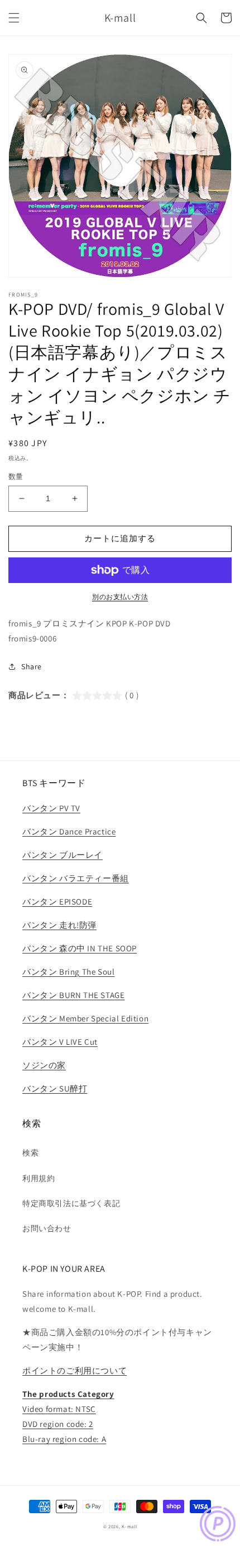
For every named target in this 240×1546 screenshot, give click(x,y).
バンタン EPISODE (57, 901)
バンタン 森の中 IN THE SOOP (79, 948)
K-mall (129, 1526)
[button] (14, 18)
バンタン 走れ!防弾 (59, 925)
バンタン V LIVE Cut (60, 1041)
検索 (30, 1153)
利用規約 (38, 1178)
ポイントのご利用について (74, 1370)
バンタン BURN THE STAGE (73, 995)
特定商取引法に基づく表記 (71, 1203)
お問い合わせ (46, 1228)
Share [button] (31, 666)
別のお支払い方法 (120, 596)
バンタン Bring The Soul (68, 971)
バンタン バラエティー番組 (75, 878)
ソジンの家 (44, 1065)
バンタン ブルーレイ (62, 854)
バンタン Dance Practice (69, 831)
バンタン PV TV (51, 808)
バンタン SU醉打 (54, 1088)
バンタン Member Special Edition (85, 1018)
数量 (15, 476)
